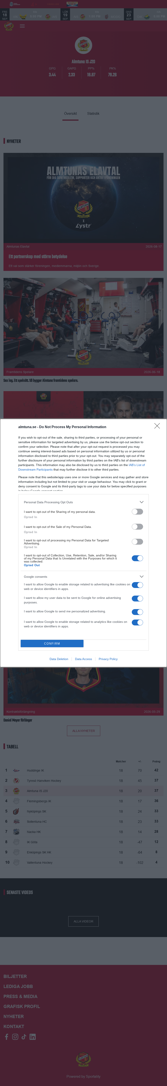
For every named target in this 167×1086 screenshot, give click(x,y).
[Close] (158, 427)
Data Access (83, 659)
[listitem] (83, 502)
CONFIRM (52, 643)
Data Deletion (59, 659)
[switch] (137, 512)
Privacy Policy (108, 659)
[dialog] (83, 543)
